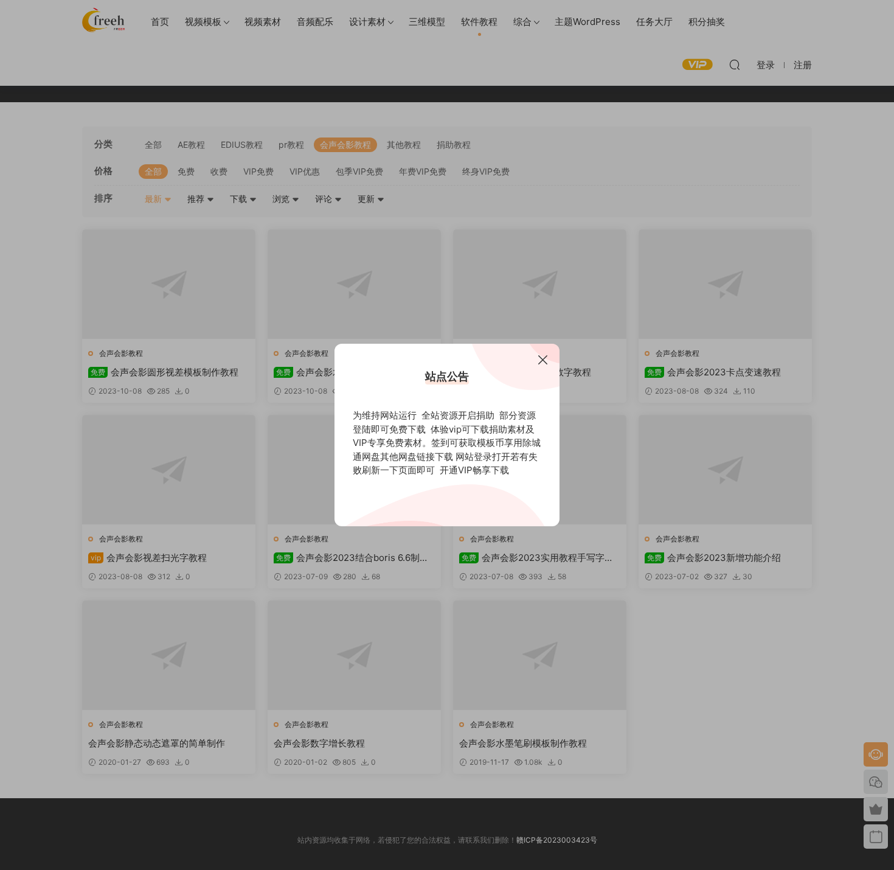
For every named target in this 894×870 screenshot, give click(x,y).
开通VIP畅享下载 (474, 470)
